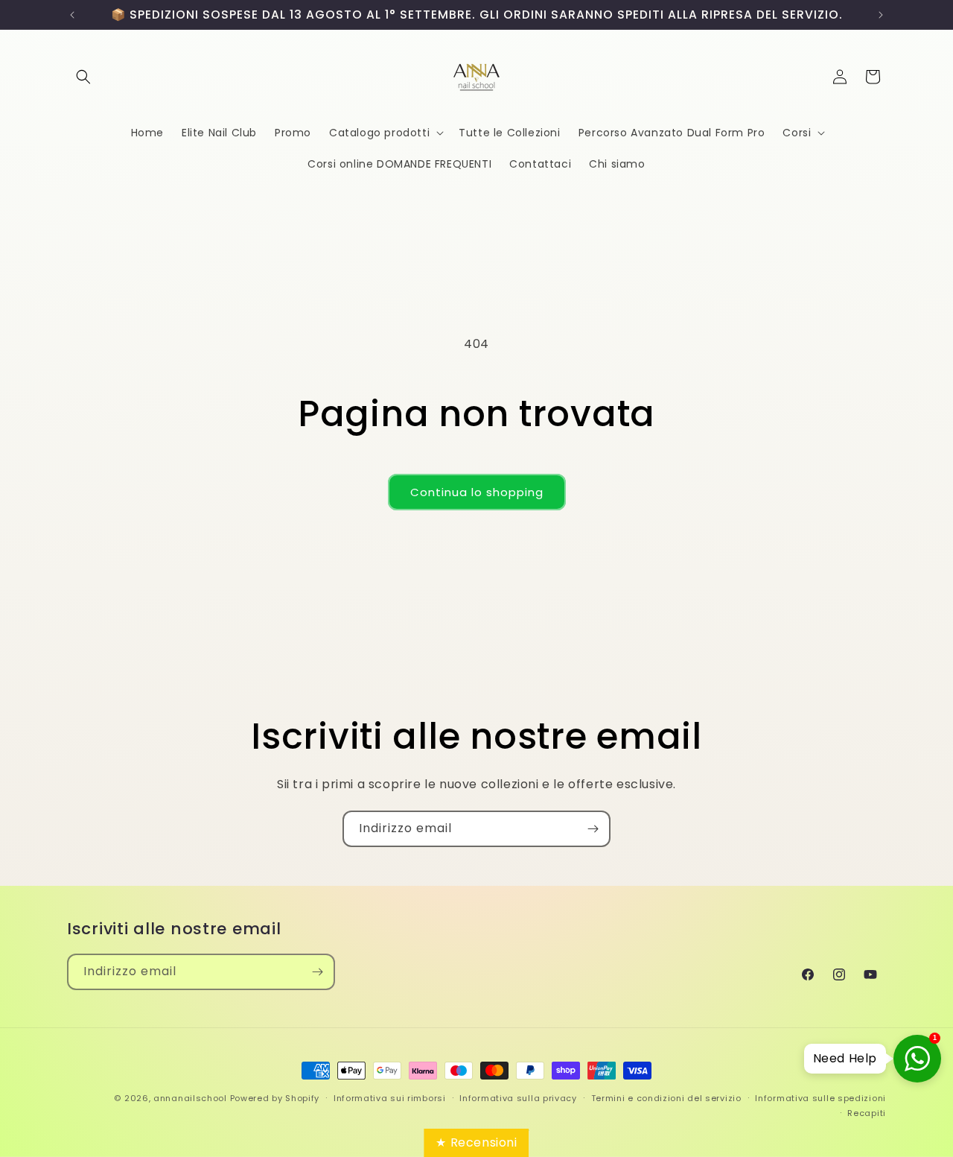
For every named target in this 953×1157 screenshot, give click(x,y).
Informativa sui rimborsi (390, 1098)
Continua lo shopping (477, 492)
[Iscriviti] (592, 829)
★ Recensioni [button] (476, 1142)
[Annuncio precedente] (72, 15)
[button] (83, 76)
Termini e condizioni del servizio (666, 1098)
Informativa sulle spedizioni (820, 1098)
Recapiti (866, 1113)
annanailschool (190, 1098)
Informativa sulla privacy (518, 1098)
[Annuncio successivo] (880, 15)
